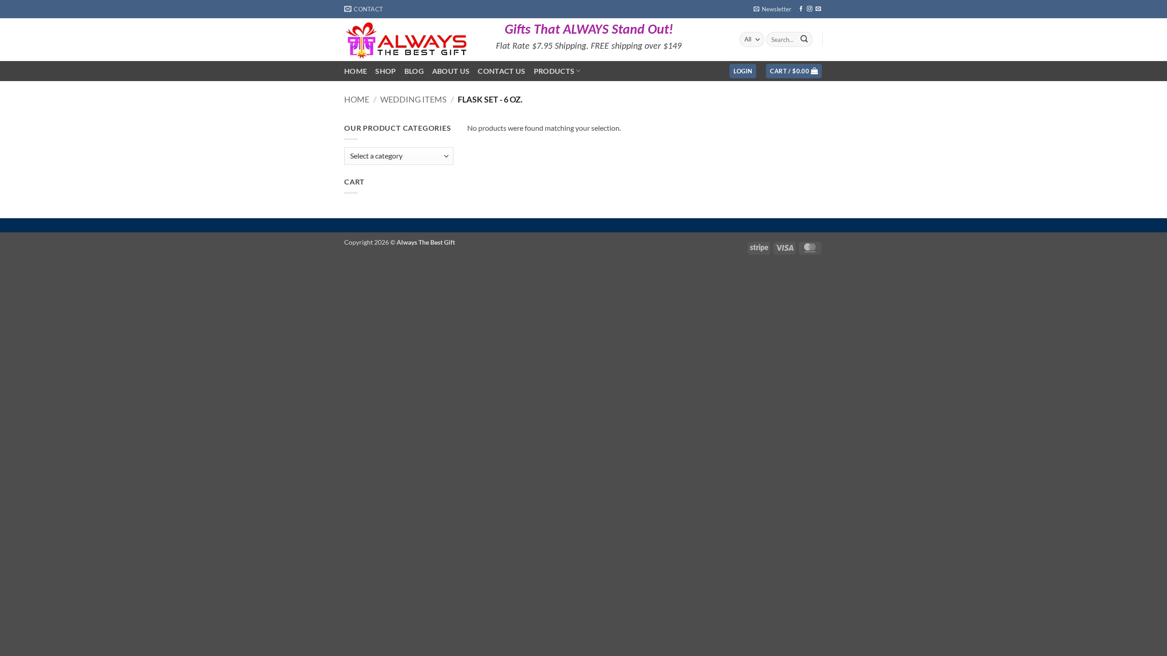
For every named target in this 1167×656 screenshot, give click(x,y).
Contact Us (501, 71)
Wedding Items (413, 99)
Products (554, 71)
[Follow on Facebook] (801, 9)
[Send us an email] (818, 9)
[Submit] (804, 39)
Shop (385, 71)
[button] (772, 9)
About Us (451, 71)
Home (355, 71)
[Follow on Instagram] (809, 9)
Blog (414, 71)
